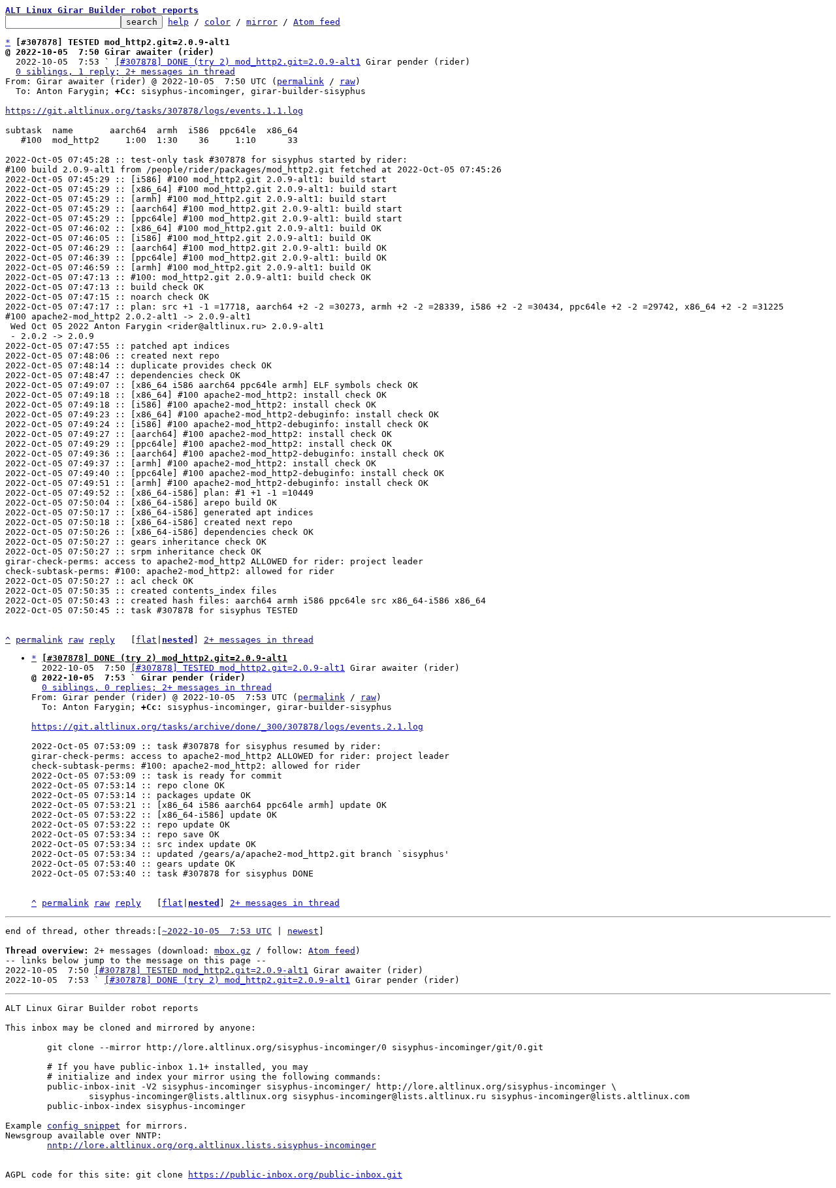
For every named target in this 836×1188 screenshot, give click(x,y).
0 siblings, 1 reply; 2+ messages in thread (125, 71)
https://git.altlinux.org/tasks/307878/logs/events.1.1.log (154, 111)
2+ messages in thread (259, 640)
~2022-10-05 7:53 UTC (217, 931)
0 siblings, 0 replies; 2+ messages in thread (157, 687)
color (217, 22)
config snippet (83, 1126)
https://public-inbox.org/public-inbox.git (295, 1175)
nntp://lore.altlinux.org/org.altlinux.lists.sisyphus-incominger (211, 1145)
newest (303, 931)
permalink (300, 81)
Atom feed (316, 22)
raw (347, 81)
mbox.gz (232, 950)
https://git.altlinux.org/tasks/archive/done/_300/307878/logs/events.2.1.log (227, 726)
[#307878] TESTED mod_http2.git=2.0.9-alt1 (238, 668)
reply (102, 640)
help (178, 22)
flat (146, 640)
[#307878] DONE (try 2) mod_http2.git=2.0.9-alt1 (238, 62)
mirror (262, 22)
